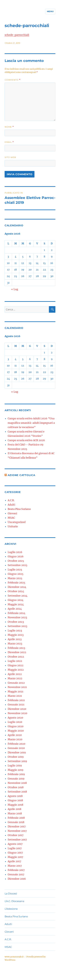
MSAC (11, 517)
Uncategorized (17, 522)
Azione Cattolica (21, 475)
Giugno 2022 (15, 665)
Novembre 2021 (17, 687)
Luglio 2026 (15, 552)
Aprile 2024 (15, 608)
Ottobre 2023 (16, 621)
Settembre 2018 (17, 791)
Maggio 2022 (16, 669)
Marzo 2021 (15, 695)
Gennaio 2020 (16, 748)
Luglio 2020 (15, 721)
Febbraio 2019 (16, 774)
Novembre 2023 (17, 617)
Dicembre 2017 (17, 826)
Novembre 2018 (17, 782)
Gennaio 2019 (16, 778)
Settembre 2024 (17, 595)
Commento (12, 80)
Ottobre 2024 (16, 591)
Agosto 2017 (15, 843)
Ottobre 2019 (16, 756)
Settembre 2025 (17, 565)
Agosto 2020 (15, 717)
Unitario (13, 526)
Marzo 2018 (15, 813)
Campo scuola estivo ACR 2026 (26, 440)
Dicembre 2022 (17, 652)
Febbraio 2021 (16, 700)
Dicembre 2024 (17, 586)
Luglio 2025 (15, 569)
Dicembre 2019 (17, 752)
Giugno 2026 (16, 556)
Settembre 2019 (17, 761)
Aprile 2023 (15, 639)
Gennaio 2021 (16, 704)
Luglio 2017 (15, 848)
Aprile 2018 (14, 809)
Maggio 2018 (15, 804)
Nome (9, 127)
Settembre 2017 (17, 839)
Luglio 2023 (15, 630)
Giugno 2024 (15, 600)
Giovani (12, 513)
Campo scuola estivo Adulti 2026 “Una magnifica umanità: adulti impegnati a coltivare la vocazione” (31, 423)
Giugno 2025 (15, 573)
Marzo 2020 (15, 739)
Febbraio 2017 (16, 870)
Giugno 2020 (15, 726)
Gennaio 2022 (16, 682)
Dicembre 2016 (17, 878)
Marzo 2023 (15, 643)
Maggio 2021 (15, 691)
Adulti (11, 504)
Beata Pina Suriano (19, 509)
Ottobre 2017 (15, 835)
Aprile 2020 (15, 735)
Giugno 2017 (15, 852)
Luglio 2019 (15, 765)
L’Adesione (11, 908)
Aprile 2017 (14, 861)
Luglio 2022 (15, 661)
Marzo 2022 (15, 678)
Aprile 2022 (15, 674)
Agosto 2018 (15, 796)
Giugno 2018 (15, 800)
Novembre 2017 (17, 830)
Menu (50, 11)
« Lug (14, 289)
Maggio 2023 (16, 634)
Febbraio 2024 (16, 613)
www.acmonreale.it (14, 956)
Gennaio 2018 (16, 822)
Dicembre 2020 (17, 708)
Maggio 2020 (16, 730)
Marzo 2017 (15, 865)
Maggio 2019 (15, 769)
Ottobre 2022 (16, 656)
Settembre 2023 (17, 626)
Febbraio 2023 (16, 647)
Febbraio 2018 (16, 817)
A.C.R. (11, 500)
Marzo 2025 (15, 578)
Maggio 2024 (16, 604)
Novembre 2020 (17, 713)
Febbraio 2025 (16, 582)
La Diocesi (11, 893)
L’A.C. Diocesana (14, 901)
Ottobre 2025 (16, 560)
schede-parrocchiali (17, 34)
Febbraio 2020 (16, 743)
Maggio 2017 (15, 857)
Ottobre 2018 (16, 787)
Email (9, 142)
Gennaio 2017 (16, 874)
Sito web (10, 157)
